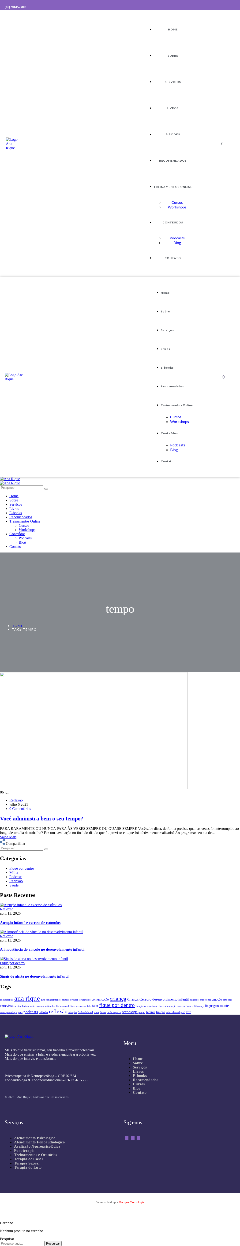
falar (95, 1006)
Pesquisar (53, 1243)
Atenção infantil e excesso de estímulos (30, 923)
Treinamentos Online (173, 187)
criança (118, 999)
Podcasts (177, 238)
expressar (81, 1006)
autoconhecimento (51, 999)
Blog (177, 242)
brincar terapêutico (80, 999)
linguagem (212, 1006)
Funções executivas (146, 1006)
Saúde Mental (85, 1012)
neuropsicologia (8, 1012)
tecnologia (130, 1012)
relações (72, 1012)
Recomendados (173, 160)
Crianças (133, 999)
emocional (205, 999)
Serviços (173, 82)
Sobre (173, 55)
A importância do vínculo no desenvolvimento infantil (42, 949)
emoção (217, 999)
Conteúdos (172, 222)
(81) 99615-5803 (15, 7)
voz (188, 1012)
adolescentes (6, 999)
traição (160, 1012)
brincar (65, 999)
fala (89, 1006)
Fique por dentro (12, 963)
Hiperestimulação (167, 1006)
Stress (103, 1012)
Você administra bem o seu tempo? (41, 819)
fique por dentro (117, 1005)
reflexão (58, 1011)
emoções (227, 999)
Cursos (177, 202)
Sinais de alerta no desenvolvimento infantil (34, 976)
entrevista (6, 1006)
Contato (173, 258)
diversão (194, 999)
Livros (173, 108)
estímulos (50, 1006)
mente (224, 1006)
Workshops (177, 207)
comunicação (100, 999)
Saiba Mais (8, 837)
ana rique (27, 998)
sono (96, 1012)
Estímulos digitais (65, 1006)
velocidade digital (175, 1012)
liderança (199, 1006)
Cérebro (145, 999)
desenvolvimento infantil (170, 999)
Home (173, 29)
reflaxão (43, 1012)
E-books (172, 134)
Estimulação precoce (33, 1006)
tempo (142, 1012)
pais (20, 1012)
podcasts (30, 1011)
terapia (150, 1012)
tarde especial (114, 1012)
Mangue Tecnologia (131, 1202)
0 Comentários (20, 809)
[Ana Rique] (10, 479)
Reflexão (16, 800)
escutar (17, 1006)
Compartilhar (15, 844)
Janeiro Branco (185, 1006)
